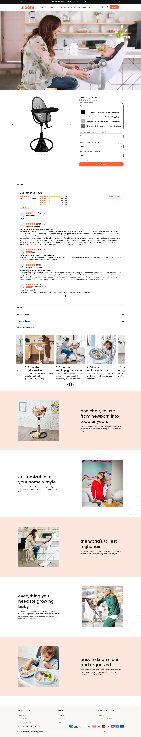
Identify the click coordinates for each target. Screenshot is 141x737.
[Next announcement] (120, 2)
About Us (61, 715)
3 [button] (44, 155)
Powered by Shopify (37, 732)
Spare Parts (102, 715)
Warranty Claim (23, 719)
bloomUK (26, 732)
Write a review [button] (114, 197)
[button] (102, 7)
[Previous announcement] (21, 2)
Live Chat (21, 715)
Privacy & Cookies (103, 732)
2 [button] (42, 155)
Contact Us (62, 719)
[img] (31, 213)
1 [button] (39, 155)
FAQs (59, 722)
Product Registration (105, 719)
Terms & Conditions (117, 732)
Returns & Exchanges (25, 722)
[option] (41, 124)
